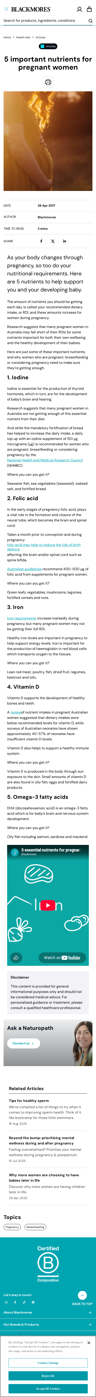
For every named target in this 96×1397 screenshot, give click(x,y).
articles (40, 37)
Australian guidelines (24, 569)
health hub (23, 37)
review (15, 712)
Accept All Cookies (48, 1388)
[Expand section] (90, 1312)
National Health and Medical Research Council (45, 460)
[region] (48, 1366)
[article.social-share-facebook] (41, 241)
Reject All (48, 1376)
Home (7, 37)
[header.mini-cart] (89, 9)
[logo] (38, 8)
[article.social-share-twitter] (52, 241)
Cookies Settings (48, 1363)
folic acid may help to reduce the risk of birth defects (44, 547)
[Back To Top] (82, 1295)
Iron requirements (21, 618)
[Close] (89, 1343)
